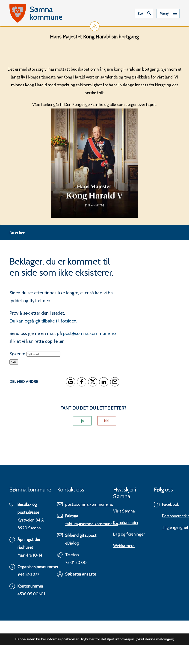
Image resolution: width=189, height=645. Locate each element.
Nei (106, 421)
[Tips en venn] (114, 381)
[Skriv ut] (70, 381)
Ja (82, 421)
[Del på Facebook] (81, 381)
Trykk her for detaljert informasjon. (107, 639)
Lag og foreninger (129, 534)
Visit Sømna (124, 511)
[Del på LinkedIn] (103, 381)
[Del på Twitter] (92, 381)
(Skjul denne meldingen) (155, 639)
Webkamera (124, 545)
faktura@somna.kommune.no (91, 523)
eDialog (72, 543)
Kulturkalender (125, 522)
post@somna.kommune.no (89, 333)
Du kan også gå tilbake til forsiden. (43, 321)
